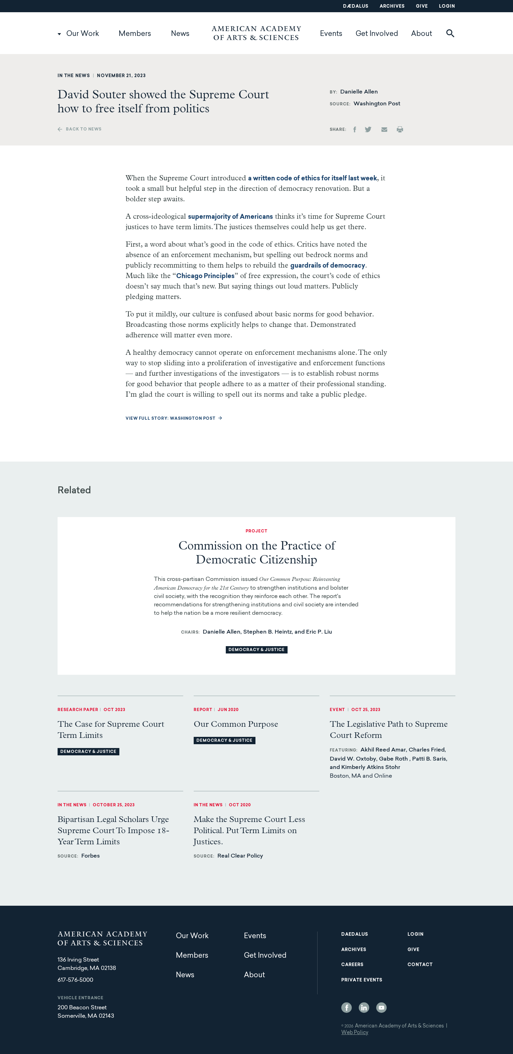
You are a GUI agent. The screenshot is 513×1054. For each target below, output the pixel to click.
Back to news (84, 130)
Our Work (82, 34)
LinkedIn (364, 1007)
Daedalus (354, 935)
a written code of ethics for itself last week (312, 179)
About (421, 34)
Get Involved (377, 34)
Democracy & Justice (257, 650)
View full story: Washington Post (171, 419)
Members (135, 34)
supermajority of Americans (230, 217)
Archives (392, 7)
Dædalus (356, 7)
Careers (352, 965)
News (180, 34)
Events (331, 34)
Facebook (346, 1007)
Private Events (361, 980)
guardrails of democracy (327, 266)
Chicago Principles (205, 277)
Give (422, 7)
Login (447, 7)
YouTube (381, 1007)
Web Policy (354, 1033)
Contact (420, 965)
